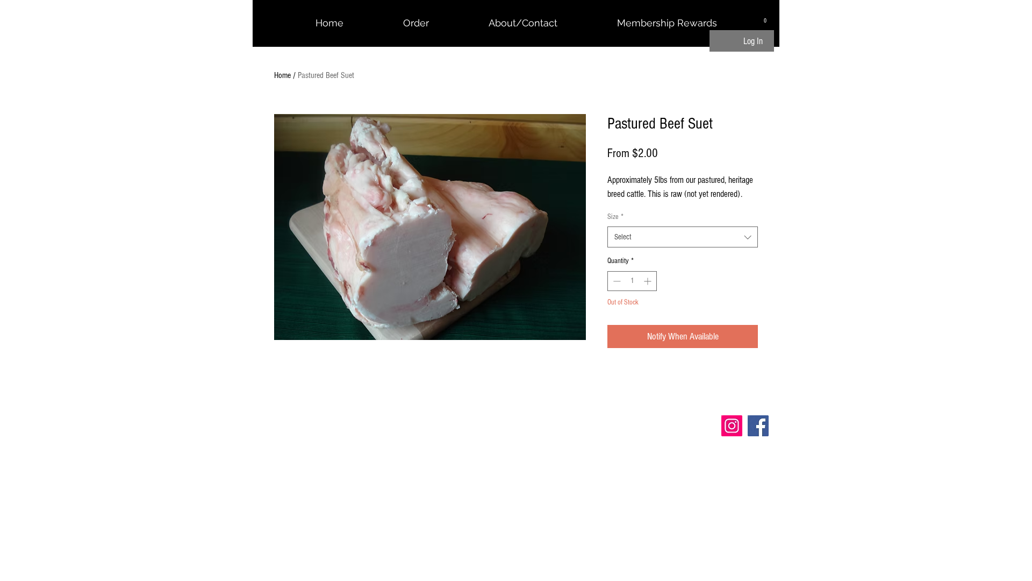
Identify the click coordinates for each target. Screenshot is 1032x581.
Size (615, 216)
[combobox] (682, 236)
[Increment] (648, 281)
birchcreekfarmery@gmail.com (315, 431)
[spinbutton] (632, 281)
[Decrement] (615, 281)
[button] (765, 18)
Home (282, 75)
